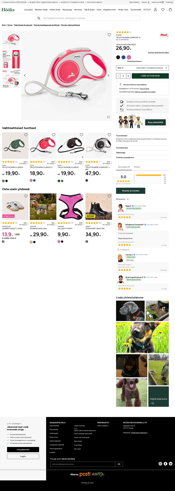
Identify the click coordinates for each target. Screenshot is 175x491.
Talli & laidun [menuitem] (89, 10)
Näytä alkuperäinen (125, 238)
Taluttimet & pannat (23, 25)
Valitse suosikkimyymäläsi (145, 92)
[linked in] (170, 463)
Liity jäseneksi (23, 450)
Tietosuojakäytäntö (56, 449)
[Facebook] (165, 463)
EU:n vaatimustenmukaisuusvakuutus (85, 429)
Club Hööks (78, 445)
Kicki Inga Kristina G (134, 277)
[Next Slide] (108, 75)
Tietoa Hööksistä (55, 441)
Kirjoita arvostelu (130, 190)
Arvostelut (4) (124, 167)
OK (119, 464)
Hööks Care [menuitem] (123, 10)
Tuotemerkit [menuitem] (135, 10)
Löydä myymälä (157, 2)
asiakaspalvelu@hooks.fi (139, 433)
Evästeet (52, 452)
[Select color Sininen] (34, 180)
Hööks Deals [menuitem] (55, 10)
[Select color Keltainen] (31, 242)
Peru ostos (77, 449)
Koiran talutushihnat (70, 25)
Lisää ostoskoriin (150, 76)
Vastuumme (54, 437)
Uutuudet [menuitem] (28, 10)
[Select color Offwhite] (3, 241)
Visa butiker (144, 89)
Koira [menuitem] (99, 10)
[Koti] (12, 10)
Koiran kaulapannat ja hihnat (47, 25)
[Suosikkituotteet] (163, 10)
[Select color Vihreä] (3, 181)
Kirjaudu (144, 2)
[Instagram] (160, 463)
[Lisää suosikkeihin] (109, 34)
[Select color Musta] (6, 181)
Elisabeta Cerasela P (135, 225)
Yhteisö (137, 167)
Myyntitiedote (54, 426)
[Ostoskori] (170, 10)
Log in (23, 456)
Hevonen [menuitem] (78, 10)
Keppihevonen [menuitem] (109, 10)
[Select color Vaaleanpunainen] (31, 180)
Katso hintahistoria (158, 52)
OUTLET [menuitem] (147, 10)
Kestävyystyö (54, 433)
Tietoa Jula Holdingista (81, 437)
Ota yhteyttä (54, 429)
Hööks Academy (102, 426)
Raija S (128, 206)
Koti (4, 25)
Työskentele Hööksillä (57, 445)
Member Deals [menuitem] (41, 10)
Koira (10, 25)
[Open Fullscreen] (108, 117)
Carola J (129, 255)
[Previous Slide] (24, 75)
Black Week (78, 441)
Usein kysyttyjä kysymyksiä (83, 433)
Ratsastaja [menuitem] (67, 10)
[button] (11, 39)
